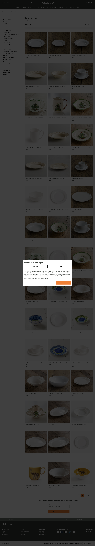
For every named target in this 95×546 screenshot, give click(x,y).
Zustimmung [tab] (35, 266)
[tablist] (47, 266)
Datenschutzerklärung (32, 278)
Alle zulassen (63, 283)
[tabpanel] (47, 274)
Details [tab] (60, 266)
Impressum (45, 278)
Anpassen (47, 283)
